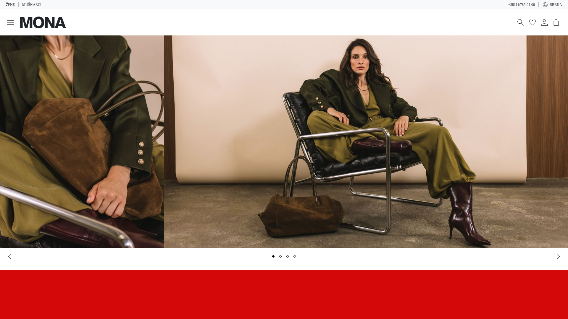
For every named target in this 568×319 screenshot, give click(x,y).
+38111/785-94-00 (520, 5)
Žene (10, 5)
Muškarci (30, 5)
